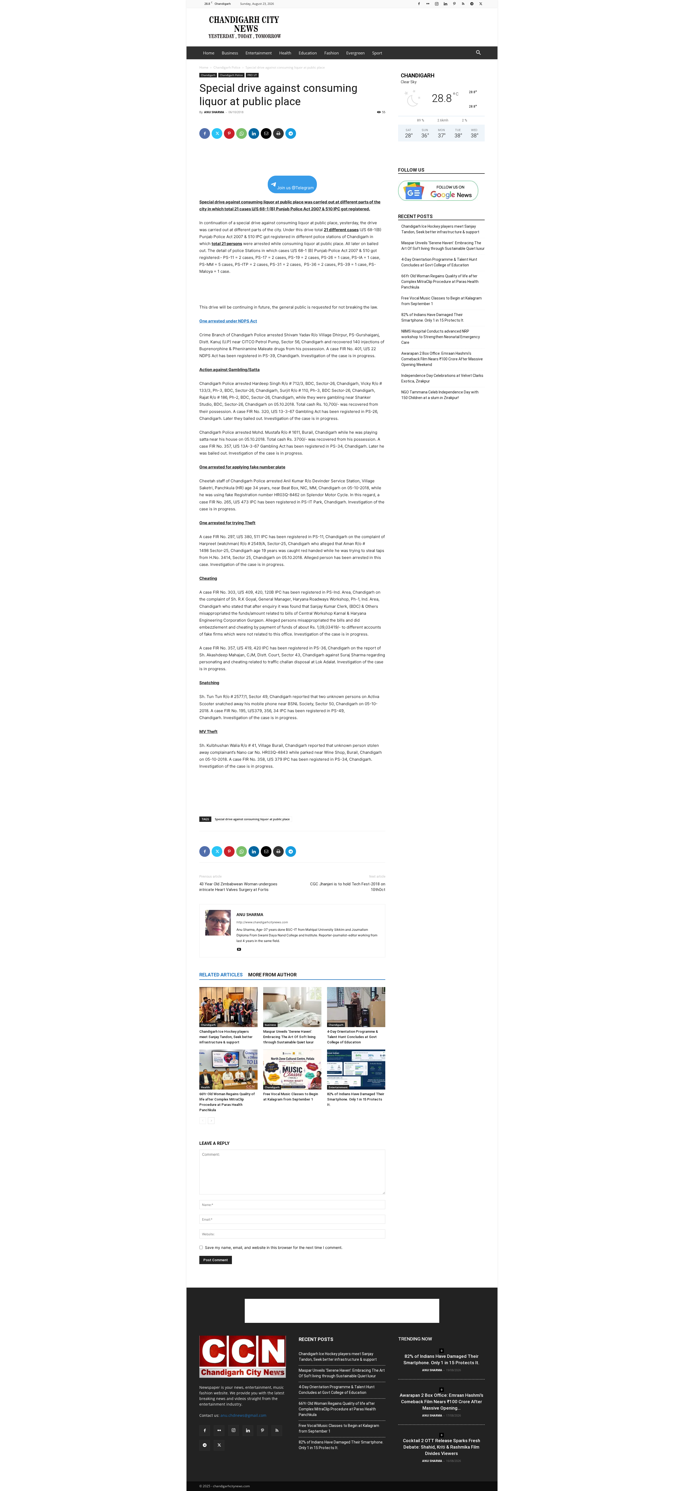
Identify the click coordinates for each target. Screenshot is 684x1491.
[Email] (266, 133)
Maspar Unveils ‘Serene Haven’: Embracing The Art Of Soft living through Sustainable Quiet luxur (289, 1037)
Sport (377, 53)
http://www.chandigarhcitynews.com (262, 922)
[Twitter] (481, 3)
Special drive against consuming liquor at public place (252, 819)
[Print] (278, 133)
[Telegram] (472, 3)
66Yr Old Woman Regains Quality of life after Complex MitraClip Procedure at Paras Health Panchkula (440, 281)
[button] (478, 53)
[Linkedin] (445, 3)
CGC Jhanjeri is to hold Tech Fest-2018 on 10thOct (347, 887)
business (270, 1025)
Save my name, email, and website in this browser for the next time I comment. (274, 1247)
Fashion (331, 53)
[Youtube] (240, 949)
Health (285, 53)
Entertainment (259, 53)
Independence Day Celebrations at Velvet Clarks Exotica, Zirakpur (442, 378)
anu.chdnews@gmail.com (243, 1415)
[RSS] (463, 3)
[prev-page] (202, 1120)
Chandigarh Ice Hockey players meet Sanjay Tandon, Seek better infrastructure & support (225, 1037)
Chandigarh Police (226, 67)
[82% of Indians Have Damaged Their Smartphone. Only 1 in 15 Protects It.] (356, 1070)
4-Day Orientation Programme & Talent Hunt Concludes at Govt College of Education (352, 1037)
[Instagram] (437, 3)
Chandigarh (208, 75)
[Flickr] (428, 3)
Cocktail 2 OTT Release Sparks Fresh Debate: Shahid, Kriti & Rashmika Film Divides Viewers (441, 1447)
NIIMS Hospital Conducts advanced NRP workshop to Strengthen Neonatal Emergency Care (440, 337)
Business (230, 53)
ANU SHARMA (214, 112)
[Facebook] (419, 3)
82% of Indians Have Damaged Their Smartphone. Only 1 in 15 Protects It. (355, 1099)
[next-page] (211, 1120)
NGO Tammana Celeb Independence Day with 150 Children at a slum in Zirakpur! (440, 395)
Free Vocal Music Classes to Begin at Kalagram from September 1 (441, 301)
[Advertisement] (387, 27)
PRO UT (252, 75)
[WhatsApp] (241, 133)
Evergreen (355, 53)
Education (308, 53)
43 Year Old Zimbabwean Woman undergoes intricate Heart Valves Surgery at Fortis (238, 887)
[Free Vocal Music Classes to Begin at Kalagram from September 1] (292, 1070)
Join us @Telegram (295, 187)
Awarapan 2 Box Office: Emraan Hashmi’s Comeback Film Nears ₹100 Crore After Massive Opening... (441, 1402)
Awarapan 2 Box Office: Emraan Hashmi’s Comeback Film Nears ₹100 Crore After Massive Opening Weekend (442, 359)
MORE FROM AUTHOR (272, 974)
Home (208, 53)
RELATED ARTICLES (221, 974)
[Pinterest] (454, 3)
